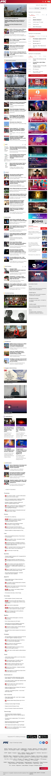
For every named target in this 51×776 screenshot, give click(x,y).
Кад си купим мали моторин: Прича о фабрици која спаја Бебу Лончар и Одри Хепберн (18, 164)
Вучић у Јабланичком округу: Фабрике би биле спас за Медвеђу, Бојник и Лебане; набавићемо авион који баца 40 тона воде (15, 506)
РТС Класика (43, 759)
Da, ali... (30, 286)
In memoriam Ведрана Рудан (11, 337)
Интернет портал (38, 765)
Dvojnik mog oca (32, 292)
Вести (5, 748)
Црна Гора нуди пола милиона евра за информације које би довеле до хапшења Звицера (15, 527)
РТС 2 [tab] (38, 14)
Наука (11, 756)
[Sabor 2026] (37, 140)
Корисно (8, 341)
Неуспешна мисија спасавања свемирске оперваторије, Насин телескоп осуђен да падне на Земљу (18, 251)
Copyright (11, 772)
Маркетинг (18, 765)
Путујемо (33, 756)
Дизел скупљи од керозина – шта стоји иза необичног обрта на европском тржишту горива (15, 85)
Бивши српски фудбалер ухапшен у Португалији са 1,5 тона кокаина (17, 46)
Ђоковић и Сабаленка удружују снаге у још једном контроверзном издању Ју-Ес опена (14, 664)
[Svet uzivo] (37, 106)
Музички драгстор (8, 412)
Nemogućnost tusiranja (33, 298)
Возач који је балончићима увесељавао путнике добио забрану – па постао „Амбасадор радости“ (18, 243)
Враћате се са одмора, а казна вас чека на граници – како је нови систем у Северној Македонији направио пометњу (14, 98)
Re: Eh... (30, 310)
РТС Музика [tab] (42, 36)
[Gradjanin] (37, 196)
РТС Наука (25, 759)
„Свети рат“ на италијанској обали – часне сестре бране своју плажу (14, 691)
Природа (15, 756)
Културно (8, 266)
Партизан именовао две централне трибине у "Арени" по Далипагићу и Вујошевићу (15, 640)
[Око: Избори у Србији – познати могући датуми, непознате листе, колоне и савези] (15, 68)
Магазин (8, 217)
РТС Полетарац (34, 760)
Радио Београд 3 (28, 762)
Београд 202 (36, 762)
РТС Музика (27, 760)
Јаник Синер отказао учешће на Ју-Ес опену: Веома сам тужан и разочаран (18, 195)
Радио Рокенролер (13, 763)
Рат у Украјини (12, 749)
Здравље (46, 756)
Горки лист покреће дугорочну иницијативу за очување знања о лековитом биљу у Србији (17, 352)
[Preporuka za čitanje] (37, 207)
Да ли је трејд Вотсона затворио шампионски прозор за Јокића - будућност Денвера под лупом (17, 202)
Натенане (8, 463)
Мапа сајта (44, 768)
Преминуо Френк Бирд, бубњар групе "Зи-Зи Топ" (15, 701)
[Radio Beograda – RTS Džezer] (37, 162)
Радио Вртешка (28, 763)
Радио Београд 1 (11, 762)
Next (46, 15)
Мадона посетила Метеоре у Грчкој (12, 706)
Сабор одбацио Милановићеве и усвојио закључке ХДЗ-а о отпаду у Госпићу (14, 524)
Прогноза (31, 8)
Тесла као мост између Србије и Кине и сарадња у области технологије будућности (21, 451)
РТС (10, 765)
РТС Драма (31, 759)
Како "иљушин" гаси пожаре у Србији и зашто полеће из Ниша (18, 40)
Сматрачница (31, 749)
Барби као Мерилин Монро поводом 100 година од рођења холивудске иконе (15, 688)
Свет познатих (8, 694)
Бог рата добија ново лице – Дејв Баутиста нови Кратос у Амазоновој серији (18, 258)
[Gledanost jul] (37, 128)
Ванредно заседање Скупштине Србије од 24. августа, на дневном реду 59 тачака (18, 103)
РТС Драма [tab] (32, 36)
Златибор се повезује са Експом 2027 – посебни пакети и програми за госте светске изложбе (18, 360)
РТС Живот (37, 759)
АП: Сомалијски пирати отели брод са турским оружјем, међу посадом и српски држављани (15, 548)
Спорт (7, 172)
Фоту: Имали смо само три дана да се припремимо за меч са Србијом (13, 644)
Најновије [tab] (30, 225)
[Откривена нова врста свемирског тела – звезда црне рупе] (21, 422)
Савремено (8, 416)
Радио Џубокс (21, 763)
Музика (22, 756)
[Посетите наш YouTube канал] (46, 742)
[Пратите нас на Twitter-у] (40, 742)
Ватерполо (33, 752)
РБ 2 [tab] (35, 56)
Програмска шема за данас (37, 29)
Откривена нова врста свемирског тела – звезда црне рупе (20, 429)
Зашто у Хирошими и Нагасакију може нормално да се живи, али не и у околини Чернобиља (18, 466)
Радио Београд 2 (19, 762)
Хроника (6, 553)
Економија (7, 596)
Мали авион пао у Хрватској (16, 122)
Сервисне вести (24, 749)
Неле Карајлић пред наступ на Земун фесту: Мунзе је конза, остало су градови (18, 227)
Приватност (5, 772)
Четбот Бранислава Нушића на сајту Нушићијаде (14, 724)
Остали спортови (21, 753)
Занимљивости (8, 675)
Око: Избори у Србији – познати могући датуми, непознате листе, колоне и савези (15, 73)
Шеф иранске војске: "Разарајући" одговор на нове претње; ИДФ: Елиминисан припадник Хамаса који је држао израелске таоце (18, 138)
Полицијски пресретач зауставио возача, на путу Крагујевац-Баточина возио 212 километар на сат (15, 560)
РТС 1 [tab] (32, 14)
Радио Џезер (36, 763)
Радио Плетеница (43, 762)
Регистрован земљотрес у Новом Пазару (13, 592)
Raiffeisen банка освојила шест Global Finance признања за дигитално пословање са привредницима (18, 345)
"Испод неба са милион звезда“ (11, 381)
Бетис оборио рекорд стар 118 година (18, 188)
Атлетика (39, 752)
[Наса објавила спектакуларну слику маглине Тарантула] (9, 443)
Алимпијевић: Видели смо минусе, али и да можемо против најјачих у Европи (14, 647)
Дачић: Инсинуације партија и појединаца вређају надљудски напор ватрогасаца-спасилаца (15, 500)
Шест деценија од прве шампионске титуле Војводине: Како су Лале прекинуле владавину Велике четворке (18, 156)
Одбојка (23, 752)
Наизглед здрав (44, 756)
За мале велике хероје (34, 756)
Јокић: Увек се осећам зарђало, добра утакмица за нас (15, 651)
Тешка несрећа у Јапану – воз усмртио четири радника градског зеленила (15, 540)
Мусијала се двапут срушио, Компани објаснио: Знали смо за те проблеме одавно (15, 627)
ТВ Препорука (9, 293)
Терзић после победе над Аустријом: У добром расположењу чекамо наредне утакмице (18, 182)
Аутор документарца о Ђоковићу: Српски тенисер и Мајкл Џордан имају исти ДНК (14, 661)
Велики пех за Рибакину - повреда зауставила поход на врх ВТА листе (15, 668)
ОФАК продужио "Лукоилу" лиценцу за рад (13, 598)
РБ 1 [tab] (31, 56)
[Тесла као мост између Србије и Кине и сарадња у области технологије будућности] (21, 443)
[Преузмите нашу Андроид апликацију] (32, 736)
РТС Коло (15, 760)
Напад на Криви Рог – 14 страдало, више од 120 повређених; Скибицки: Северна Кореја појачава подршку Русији (17, 130)
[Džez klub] (37, 151)
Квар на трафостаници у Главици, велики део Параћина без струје (14, 580)
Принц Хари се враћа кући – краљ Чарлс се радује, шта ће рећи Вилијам (18, 220)
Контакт (13, 765)
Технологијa (7, 711)
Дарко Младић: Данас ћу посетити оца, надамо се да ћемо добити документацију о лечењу (15, 570)
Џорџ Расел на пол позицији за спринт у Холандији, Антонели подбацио (17, 209)
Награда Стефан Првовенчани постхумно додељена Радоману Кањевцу (18, 270)
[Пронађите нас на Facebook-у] (43, 742)
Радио (5, 762)
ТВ (5, 759)
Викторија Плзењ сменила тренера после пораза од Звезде (15, 631)
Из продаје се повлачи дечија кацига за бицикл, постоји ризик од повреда (15, 583)
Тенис (5, 654)
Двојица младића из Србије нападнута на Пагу (14, 530)
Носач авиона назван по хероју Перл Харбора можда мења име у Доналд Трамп (18, 234)
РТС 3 (15, 759)
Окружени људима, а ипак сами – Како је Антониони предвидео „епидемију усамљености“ (18, 481)
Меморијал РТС (30, 753)
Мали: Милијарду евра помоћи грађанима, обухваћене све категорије (14, 611)
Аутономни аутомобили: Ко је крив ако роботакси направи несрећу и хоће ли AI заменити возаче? (17, 474)
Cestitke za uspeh (32, 304)
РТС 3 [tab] (43, 14)
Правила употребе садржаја (20, 772)
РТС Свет (20, 759)
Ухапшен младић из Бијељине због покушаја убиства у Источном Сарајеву (15, 557)
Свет (5, 533)
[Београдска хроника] (37, 117)
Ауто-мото (44, 752)
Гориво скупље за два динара (12, 605)
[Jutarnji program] (37, 94)
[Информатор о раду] (37, 276)
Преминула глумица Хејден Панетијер (12, 703)
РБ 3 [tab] (40, 56)
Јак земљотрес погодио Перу (12, 550)
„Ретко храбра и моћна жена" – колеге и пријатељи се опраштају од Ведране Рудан (18, 285)
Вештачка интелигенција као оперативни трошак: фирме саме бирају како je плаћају (14, 722)
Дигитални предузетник (24, 756)
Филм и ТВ (6, 756)
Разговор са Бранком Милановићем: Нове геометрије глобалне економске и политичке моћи (18, 148)
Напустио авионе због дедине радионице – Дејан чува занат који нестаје (14, 684)
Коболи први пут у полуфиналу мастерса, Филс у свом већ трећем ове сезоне (15, 671)
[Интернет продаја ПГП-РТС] (37, 265)
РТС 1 (7, 759)
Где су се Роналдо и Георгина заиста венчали (14, 708)
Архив (41, 763)
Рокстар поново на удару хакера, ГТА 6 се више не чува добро (9, 429)
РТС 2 (11, 759)
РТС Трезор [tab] (37, 36)
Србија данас (24, 748)
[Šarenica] (37, 185)
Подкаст (37, 749)
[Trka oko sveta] (37, 83)
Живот (10, 756)
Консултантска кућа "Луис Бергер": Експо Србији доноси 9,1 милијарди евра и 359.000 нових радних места (17, 116)
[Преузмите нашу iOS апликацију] (43, 736)
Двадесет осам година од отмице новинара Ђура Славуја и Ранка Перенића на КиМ (15, 586)
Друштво (6, 577)
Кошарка (6, 634)
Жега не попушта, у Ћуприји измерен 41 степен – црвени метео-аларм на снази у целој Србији (18, 53)
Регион (6, 514)
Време (18, 749)
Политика (6, 493)
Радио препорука (11, 368)
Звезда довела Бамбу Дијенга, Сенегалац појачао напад (16, 175)
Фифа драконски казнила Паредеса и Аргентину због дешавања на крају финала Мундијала (14, 624)
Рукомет (28, 752)
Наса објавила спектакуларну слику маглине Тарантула (9, 450)
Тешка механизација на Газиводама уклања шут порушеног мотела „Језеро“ (18, 109)
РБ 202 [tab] (44, 56)
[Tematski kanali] (37, 218)
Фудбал (6, 615)
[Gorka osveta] (37, 174)
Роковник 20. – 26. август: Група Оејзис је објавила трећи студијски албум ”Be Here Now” (17, 277)
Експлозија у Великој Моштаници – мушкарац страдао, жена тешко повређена (14, 573)
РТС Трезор (21, 760)
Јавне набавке (25, 765)
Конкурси (31, 765)
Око (6, 144)
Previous (29, 15)
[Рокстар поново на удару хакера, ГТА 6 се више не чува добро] (9, 422)
